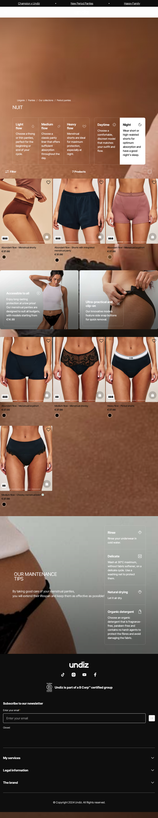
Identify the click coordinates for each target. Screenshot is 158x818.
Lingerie (21, 100)
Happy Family (132, 3)
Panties (31, 100)
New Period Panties (82, 3)
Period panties (64, 100)
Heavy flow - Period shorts (120, 406)
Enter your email (11, 710)
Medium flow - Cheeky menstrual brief (21, 494)
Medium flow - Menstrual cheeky (71, 406)
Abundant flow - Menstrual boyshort (126, 247)
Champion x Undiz (29, 3)
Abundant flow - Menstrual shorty (19, 247)
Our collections (46, 100)
